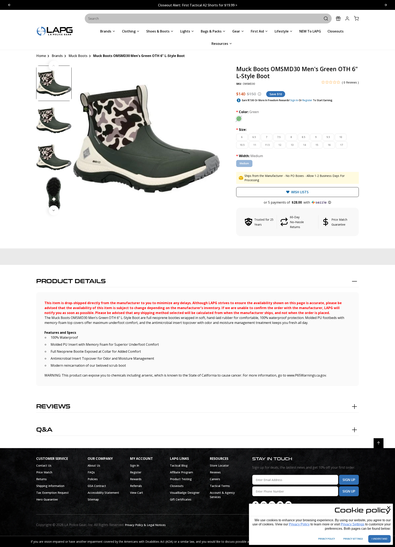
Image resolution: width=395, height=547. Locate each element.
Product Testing (181, 479)
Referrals (136, 486)
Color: (247, 112)
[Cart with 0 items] (356, 18)
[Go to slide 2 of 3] (9, 4)
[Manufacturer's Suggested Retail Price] (259, 94)
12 (279, 145)
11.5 (267, 145)
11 (254, 145)
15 (316, 145)
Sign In (294, 100)
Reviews (53, 406)
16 (329, 145)
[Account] (347, 18)
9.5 (328, 137)
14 (304, 145)
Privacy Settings (352, 524)
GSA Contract (97, 486)
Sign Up (349, 479)
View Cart (136, 493)
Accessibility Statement (103, 493)
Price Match (44, 472)
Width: (249, 156)
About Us (94, 465)
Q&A (44, 429)
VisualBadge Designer (185, 493)
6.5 (254, 137)
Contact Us (43, 465)
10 (340, 137)
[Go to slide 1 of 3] (385, 4)
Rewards (136, 479)
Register (307, 100)
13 (292, 145)
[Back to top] (378, 443)
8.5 (303, 137)
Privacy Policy (299, 524)
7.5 (279, 137)
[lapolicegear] (54, 32)
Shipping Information (50, 486)
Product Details (71, 281)
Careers (215, 479)
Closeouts (177, 486)
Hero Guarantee (47, 499)
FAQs (91, 472)
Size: (241, 129)
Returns (41, 479)
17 (341, 145)
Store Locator (219, 465)
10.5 (242, 145)
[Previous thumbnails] (54, 66)
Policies (93, 479)
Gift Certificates (180, 499)
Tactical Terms (220, 486)
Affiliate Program (181, 472)
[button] (297, 202)
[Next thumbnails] (54, 210)
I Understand (379, 538)
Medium (244, 163)
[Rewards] (338, 18)
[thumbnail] (53, 83)
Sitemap (93, 499)
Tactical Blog (179, 465)
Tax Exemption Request (52, 493)
